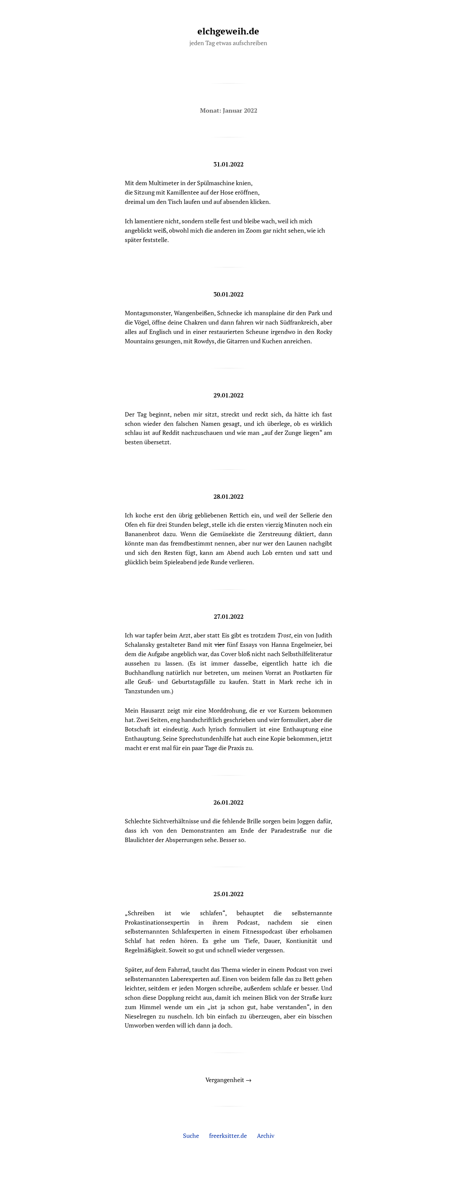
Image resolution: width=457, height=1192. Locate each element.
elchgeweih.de (228, 31)
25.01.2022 (228, 894)
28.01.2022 (228, 496)
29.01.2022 (228, 395)
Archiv (265, 1135)
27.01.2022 (229, 616)
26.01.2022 (228, 802)
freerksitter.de (228, 1135)
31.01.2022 (228, 164)
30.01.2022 (228, 294)
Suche (191, 1135)
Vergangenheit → (228, 1080)
